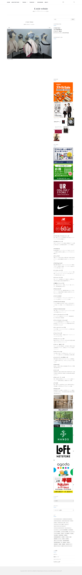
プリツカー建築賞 (57, 531)
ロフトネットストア (58, 277)
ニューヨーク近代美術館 (63, 529)
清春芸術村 (56, 544)
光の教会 (71, 533)
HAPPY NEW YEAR (65, 520)
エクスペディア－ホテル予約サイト (61, 357)
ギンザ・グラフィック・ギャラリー (59, 526)
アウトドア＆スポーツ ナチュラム (60, 320)
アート (67, 522)
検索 (73, 19)
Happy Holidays (57, 520)
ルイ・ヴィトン (71, 531)
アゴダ (56, 383)
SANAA (55, 522)
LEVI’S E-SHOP (57, 296)
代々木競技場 (67, 533)
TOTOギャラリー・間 (61, 522)
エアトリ (56, 370)
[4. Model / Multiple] (29, 43)
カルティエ (66, 524)
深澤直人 (68, 542)
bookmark (40, 2)
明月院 (63, 538)
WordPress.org (56, 561)
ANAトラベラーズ (58, 351)
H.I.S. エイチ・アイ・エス (59, 377)
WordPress (59, 570)
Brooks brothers (57, 288)
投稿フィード (56, 556)
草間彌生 (63, 544)
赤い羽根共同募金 (58, 29)
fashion (32, 2)
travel (24, 2)
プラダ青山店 (71, 529)
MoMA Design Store (58, 263)
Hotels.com (56, 364)
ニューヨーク (56, 529)
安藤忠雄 (65, 535)
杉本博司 (67, 538)
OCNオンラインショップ (59, 338)
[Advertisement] (64, 48)
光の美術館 (56, 535)
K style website (41, 9)
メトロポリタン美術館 (64, 531)
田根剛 (60, 544)
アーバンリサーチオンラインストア (61, 314)
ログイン (55, 554)
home (8, 2)
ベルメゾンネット (58, 333)
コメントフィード (57, 559)
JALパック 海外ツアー (59, 344)
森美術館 (64, 542)
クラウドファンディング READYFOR (61, 32)
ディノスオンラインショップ (60, 327)
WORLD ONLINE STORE (59, 301)
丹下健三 (62, 533)
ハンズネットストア (58, 270)
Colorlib (49, 570)
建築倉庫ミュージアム (57, 538)
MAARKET (57, 248)
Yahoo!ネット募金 (58, 31)
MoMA (71, 520)
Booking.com (57, 388)
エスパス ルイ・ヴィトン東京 (59, 524)
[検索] (74, 2)
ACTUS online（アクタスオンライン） (61, 235)
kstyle (33, 24)
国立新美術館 (61, 535)
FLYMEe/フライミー (58, 241)
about (46, 2)
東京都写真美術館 (66, 540)
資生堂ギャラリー (69, 544)
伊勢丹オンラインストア (59, 283)
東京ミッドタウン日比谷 (58, 540)
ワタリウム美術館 (57, 533)
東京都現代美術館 (57, 542)
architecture (15, 2)
